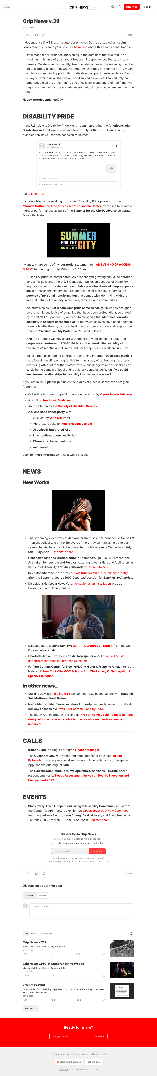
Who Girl (56, 418)
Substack (63, 1069)
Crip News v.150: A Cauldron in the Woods (53, 963)
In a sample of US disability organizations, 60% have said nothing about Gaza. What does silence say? (64, 991)
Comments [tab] (30, 895)
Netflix (107, 645)
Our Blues (91, 645)
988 (67, 693)
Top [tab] (26, 933)
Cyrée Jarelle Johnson (116, 394)
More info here (99, 567)
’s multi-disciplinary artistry (109, 573)
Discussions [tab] (46, 933)
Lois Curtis (82, 573)
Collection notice (98, 1054)
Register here (99, 820)
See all (29, 1008)
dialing (59, 693)
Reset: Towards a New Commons (105, 810)
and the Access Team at (63, 206)
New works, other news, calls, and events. (45, 946)
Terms (85, 1054)
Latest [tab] (34, 933)
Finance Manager (87, 750)
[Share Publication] (119, 7)
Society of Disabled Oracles (77, 406)
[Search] (112, 7)
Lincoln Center (90, 206)
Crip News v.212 (34, 942)
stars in (78, 645)
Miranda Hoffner (34, 206)
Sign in (147, 6)
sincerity (37, 193)
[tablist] (36, 895)
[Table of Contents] (3, 538)
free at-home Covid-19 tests (101, 715)
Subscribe (131, 6)
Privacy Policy (102, 861)
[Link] (18, 116)
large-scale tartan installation (90, 583)
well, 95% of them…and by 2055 (81, 709)
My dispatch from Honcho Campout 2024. (45, 967)
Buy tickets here (62, 552)
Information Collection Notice (77, 861)
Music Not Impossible (76, 423)
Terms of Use (93, 858)
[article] (78, 948)
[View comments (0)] (36, 35)
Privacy (76, 1054)
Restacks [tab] (42, 895)
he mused (81, 47)
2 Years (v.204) (34, 985)
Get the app (93, 1061)
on (100, 645)
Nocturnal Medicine (57, 400)
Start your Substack (70, 1061)
